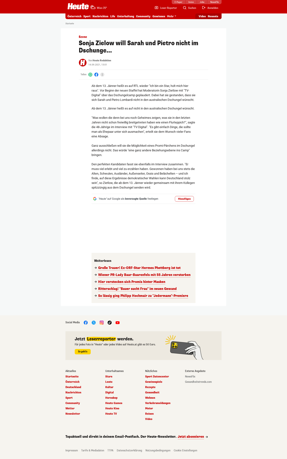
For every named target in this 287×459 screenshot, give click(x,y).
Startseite (69, 23)
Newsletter (72, 413)
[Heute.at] (78, 6)
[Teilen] (102, 74)
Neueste (213, 16)
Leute (108, 382)
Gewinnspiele (153, 382)
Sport (87, 16)
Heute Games (113, 403)
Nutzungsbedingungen (157, 450)
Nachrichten (73, 392)
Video (202, 16)
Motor (149, 408)
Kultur (109, 387)
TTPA (110, 450)
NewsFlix (190, 376)
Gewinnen (158, 16)
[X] (94, 322)
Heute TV (111, 413)
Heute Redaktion (102, 60)
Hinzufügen (184, 199)
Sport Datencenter (157, 376)
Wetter (70, 408)
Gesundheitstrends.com (198, 382)
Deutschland (73, 387)
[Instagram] (102, 322)
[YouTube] (118, 322)
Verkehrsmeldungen (157, 403)
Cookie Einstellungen (185, 450)
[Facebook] (96, 74)
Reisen (149, 413)
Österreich (74, 16)
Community (143, 16)
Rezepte (150, 387)
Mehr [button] (170, 16)
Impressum (71, 450)
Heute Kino (112, 408)
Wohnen (150, 398)
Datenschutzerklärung (129, 450)
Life (112, 16)
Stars (108, 376)
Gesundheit (152, 392)
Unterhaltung (125, 16)
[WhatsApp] (90, 74)
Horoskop (111, 398)
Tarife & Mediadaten (92, 450)
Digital (109, 392)
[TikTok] (110, 322)
